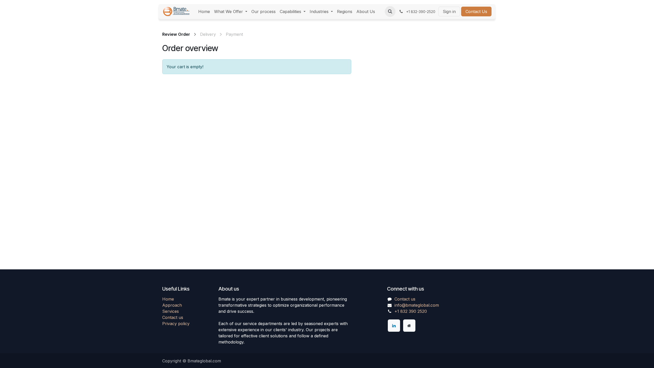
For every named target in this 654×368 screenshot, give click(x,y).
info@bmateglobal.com (416, 305)
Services (170, 311)
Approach (172, 305)
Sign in (449, 11)
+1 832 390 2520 (410, 311)
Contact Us (476, 11)
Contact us (172, 317)
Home (168, 299)
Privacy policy (176, 323)
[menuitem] (204, 11)
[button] (390, 11)
